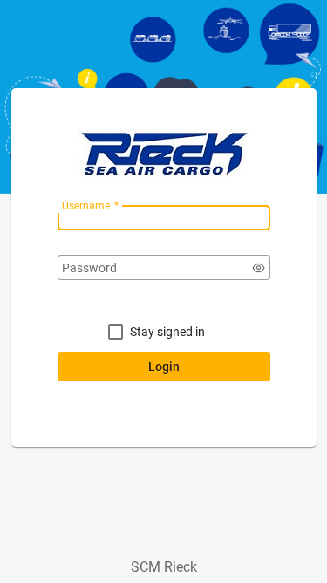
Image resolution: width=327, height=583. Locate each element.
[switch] (259, 268)
